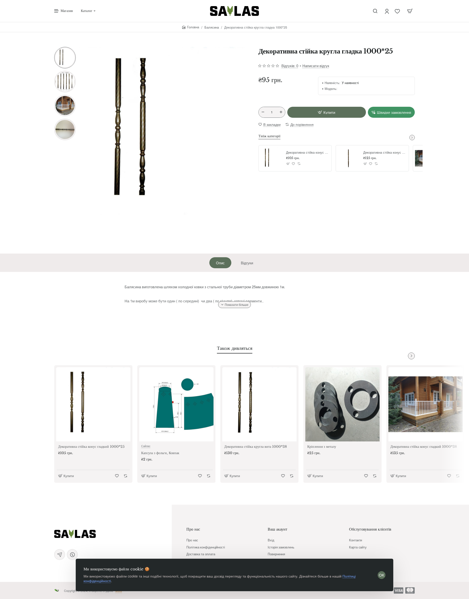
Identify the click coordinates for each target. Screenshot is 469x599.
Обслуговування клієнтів (370, 529)
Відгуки (247, 262)
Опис (220, 262)
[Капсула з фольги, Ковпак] (176, 404)
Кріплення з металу (321, 446)
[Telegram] (59, 554)
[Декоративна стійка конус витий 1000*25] (349, 158)
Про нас (193, 529)
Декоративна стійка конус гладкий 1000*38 (423, 446)
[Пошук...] (375, 11)
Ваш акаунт (277, 529)
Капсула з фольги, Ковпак (160, 453)
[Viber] (72, 554)
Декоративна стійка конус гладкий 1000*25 (307, 152)
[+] (281, 112)
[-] (263, 112)
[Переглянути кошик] (410, 11)
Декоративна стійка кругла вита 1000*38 (255, 446)
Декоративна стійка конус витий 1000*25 (384, 152)
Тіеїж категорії (269, 136)
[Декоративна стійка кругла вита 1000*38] (259, 404)
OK (381, 575)
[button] (65, 49)
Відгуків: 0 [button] (289, 65)
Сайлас (145, 445)
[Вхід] (387, 11)
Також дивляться (234, 348)
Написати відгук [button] (315, 65)
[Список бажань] (398, 11)
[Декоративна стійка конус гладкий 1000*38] (425, 404)
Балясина (211, 27)
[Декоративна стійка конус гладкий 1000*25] (272, 158)
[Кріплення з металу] (342, 404)
